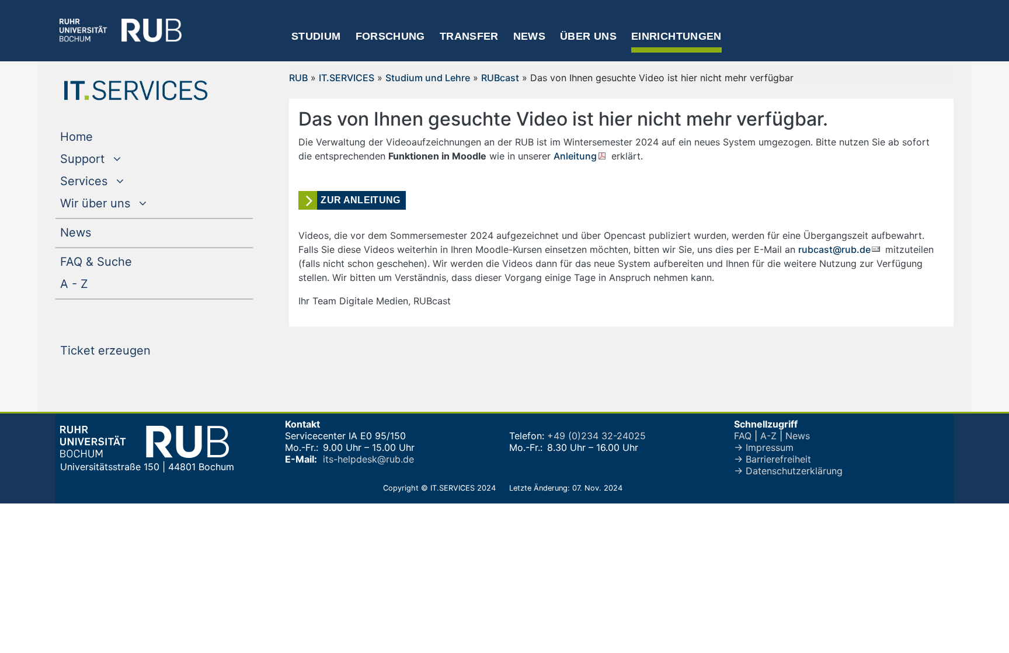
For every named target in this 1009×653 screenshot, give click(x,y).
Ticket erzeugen (129, 350)
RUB (298, 78)
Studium (316, 36)
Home (100, 136)
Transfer (469, 36)
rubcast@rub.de (834, 249)
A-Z (768, 436)
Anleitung (575, 156)
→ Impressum (764, 447)
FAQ (742, 436)
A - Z (97, 283)
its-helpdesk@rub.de (368, 459)
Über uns (588, 36)
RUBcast (500, 78)
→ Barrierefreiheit (772, 459)
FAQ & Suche (96, 262)
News (529, 36)
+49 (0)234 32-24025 (596, 436)
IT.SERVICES (346, 78)
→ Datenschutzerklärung (788, 471)
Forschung (390, 36)
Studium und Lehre (427, 78)
